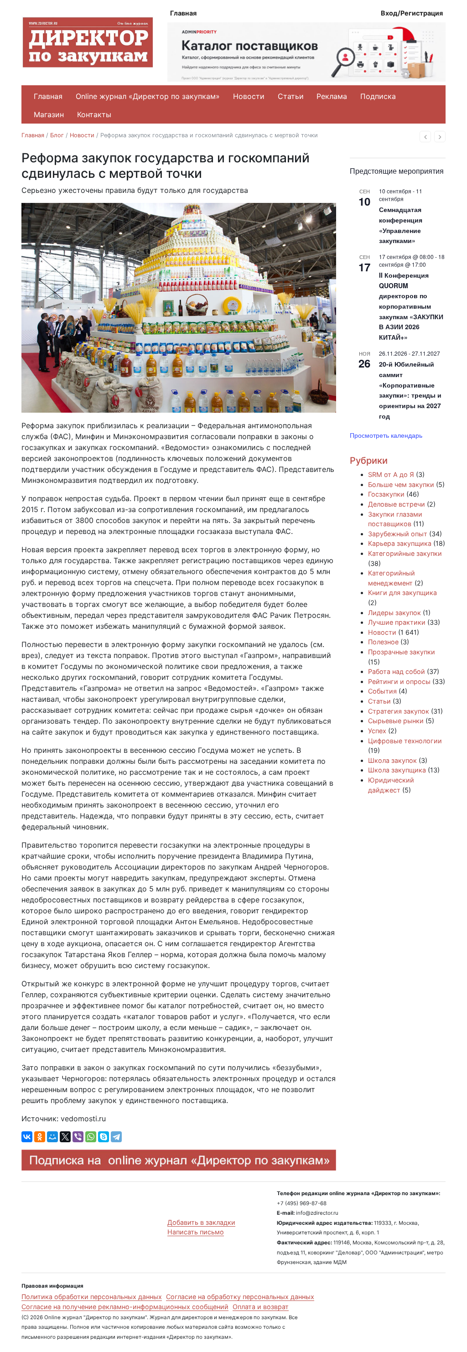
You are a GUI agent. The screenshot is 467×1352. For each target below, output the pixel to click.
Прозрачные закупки (401, 652)
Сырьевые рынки (396, 721)
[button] (425, 136)
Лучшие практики (396, 622)
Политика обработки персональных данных (91, 1296)
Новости (249, 96)
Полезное (383, 642)
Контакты (94, 114)
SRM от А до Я (391, 474)
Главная (183, 13)
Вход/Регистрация (412, 13)
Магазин (49, 114)
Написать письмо (195, 1232)
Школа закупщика (397, 770)
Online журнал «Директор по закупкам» (148, 96)
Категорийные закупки (405, 553)
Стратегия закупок (398, 711)
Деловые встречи (396, 504)
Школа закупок (392, 760)
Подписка (378, 96)
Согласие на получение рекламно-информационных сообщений (124, 1307)
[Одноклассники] (39, 1136)
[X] (65, 1136)
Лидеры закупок (394, 612)
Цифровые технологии (405, 741)
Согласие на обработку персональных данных (240, 1296)
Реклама (332, 96)
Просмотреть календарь (386, 435)
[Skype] (103, 1136)
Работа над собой (396, 671)
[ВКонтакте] (26, 1136)
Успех (377, 731)
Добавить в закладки (201, 1222)
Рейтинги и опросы (399, 681)
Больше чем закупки (401, 484)
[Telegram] (116, 1136)
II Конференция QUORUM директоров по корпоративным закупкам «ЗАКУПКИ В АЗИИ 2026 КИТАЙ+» (411, 306)
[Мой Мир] (52, 1136)
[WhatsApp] (90, 1136)
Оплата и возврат (261, 1307)
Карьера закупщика (399, 543)
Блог (57, 135)
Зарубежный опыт (397, 534)
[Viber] (78, 1136)
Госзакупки (386, 494)
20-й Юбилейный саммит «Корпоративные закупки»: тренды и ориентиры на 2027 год (410, 389)
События (382, 691)
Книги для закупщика (402, 592)
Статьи (291, 96)
